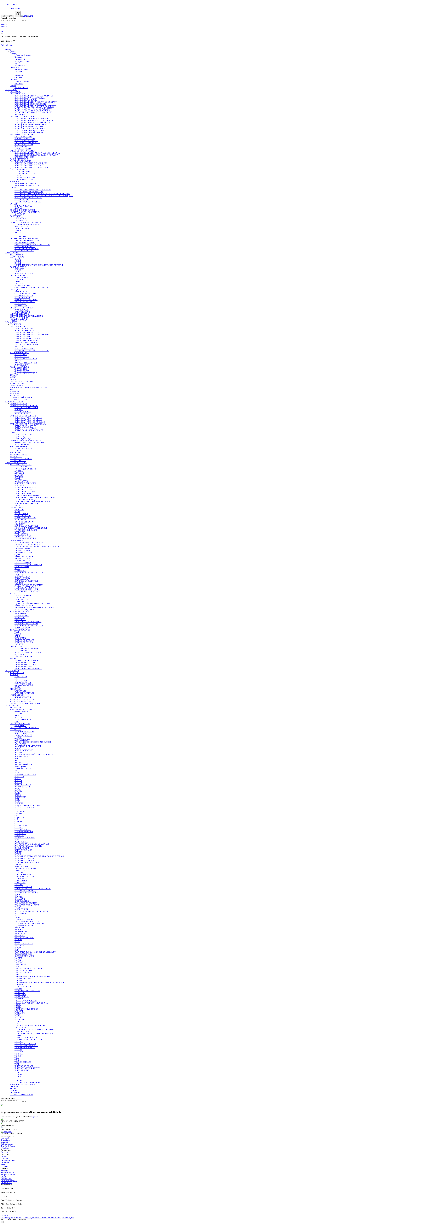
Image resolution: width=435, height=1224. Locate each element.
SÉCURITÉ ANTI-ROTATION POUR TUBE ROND (34, 1029)
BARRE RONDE (21, 766)
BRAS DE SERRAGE (22, 785)
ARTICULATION (21, 866)
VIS (15, 1078)
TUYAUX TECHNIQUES (20, 630)
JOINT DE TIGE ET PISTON (25, 359)
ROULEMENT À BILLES (20, 94)
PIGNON (18, 261)
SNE (16, 679)
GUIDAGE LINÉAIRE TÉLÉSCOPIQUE (25, 440)
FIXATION (18, 885)
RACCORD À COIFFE (23, 489)
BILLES (13, 1088)
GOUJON (18, 895)
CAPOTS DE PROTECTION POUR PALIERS (32, 245)
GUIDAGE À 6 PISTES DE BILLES (28, 420)
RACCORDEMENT (22, 228)
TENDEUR (18, 1054)
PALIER (13, 188)
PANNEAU (18, 962)
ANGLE (17, 748)
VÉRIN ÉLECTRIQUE (19, 455)
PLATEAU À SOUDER (19, 318)
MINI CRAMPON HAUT (24, 938)
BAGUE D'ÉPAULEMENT (24, 243)
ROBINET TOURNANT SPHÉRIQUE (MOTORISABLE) (36, 546)
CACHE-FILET (20, 797)
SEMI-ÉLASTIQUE (22, 277)
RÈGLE (17, 1015)
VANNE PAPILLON (22, 548)
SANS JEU (18, 283)
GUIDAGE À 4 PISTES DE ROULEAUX (30, 422)
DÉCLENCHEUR (21, 842)
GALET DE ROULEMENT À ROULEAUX (31, 167)
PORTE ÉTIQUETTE (22, 768)
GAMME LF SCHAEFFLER (25, 426)
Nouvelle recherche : (8, 18)
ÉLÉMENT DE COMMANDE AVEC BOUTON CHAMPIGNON (39, 856)
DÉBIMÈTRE (19, 532)
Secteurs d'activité (7, 1172)
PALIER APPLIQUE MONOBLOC (27, 202)
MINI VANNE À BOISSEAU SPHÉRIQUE (30, 528)
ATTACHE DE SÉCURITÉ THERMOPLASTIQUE (33, 754)
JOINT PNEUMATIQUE (19, 367)
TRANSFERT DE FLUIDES (16, 463)
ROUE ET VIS (20, 691)
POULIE (17, 271)
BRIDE (17, 506)
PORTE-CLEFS (20, 995)
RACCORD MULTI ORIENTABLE (28, 669)
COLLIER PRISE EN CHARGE (26, 495)
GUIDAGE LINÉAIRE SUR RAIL (23, 416)
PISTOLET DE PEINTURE (24, 662)
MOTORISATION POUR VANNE (27, 591)
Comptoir (4, 1166)
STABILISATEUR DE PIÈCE (25, 1038)
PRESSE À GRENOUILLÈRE (25, 1001)
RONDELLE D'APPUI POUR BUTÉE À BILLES (33, 112)
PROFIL (17, 1007)
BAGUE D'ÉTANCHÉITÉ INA (22, 251)
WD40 (16, 715)
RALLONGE (19, 1013)
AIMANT (18, 738)
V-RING (13, 377)
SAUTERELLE (20, 1027)
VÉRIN (17, 512)
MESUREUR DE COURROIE (25, 300)
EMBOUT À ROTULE (23, 206)
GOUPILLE (19, 897)
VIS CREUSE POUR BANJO (25, 499)
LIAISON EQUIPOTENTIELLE (26, 921)
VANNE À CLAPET (22, 550)
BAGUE (13, 379)
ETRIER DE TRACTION (24, 876)
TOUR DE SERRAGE (22, 1062)
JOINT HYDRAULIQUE (19, 353)
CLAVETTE (19, 817)
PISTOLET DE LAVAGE (24, 667)
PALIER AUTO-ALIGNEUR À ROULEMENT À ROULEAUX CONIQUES (43, 196)
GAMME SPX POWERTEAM (21, 1095)
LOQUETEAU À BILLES (24, 925)
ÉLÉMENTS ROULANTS (24, 247)
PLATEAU (18, 985)
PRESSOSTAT (20, 620)
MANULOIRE (20, 726)
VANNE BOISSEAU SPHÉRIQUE (27, 544)
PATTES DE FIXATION (23, 685)
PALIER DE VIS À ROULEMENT (23, 151)
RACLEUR (18, 361)
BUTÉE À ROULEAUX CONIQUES (28, 126)
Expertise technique (8, 1160)
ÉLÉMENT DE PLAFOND (24, 858)
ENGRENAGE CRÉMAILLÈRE (22, 302)
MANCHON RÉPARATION (25, 587)
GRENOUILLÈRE (21, 901)
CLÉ (16, 819)
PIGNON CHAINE (17, 257)
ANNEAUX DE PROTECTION (26, 241)
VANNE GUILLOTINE (23, 552)
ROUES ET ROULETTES (20, 724)
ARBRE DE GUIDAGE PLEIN (26, 408)
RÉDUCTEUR (15, 689)
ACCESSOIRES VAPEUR (24, 609)
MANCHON (15, 181)
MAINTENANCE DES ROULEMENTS (25, 212)
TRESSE (13, 389)
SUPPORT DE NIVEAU (23, 336)
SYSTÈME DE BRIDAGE (24, 1048)
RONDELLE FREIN (22, 171)
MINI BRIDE (19, 936)
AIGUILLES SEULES (22, 149)
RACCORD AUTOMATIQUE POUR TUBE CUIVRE (35, 497)
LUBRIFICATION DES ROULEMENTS (25, 222)
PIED (16, 974)
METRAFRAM (20, 218)
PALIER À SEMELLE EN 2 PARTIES (28, 192)
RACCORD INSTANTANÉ (25, 487)
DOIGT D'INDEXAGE (23, 734)
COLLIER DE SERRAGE (24, 640)
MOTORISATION (12, 671)
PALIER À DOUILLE (22, 412)
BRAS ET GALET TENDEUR (21, 308)
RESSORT (18, 1017)
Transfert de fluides (8, 1146)
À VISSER (18, 471)
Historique (18, 57)
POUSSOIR (18, 999)
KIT (16, 234)
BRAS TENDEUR (21, 310)
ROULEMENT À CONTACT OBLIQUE (30, 98)
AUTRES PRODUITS (22, 720)
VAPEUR (13, 593)
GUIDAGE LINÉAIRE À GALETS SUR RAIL (28, 424)
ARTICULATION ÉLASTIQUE (26, 342)
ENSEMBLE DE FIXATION (25, 868)
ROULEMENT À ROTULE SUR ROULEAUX (32, 122)
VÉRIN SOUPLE (21, 534)
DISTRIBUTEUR (21, 514)
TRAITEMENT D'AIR (23, 536)
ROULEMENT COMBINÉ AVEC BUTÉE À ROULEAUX (36, 155)
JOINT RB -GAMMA (18, 383)
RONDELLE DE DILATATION (26, 249)
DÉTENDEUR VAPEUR (23, 556)
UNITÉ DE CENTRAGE (23, 1066)
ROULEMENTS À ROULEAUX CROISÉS (31, 130)
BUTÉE (17, 793)
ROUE (17, 1023)
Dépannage (18, 75)
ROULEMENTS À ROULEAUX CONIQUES (31, 118)
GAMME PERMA (21, 711)
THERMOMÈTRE (21, 616)
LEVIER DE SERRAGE (23, 919)
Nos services (14, 67)
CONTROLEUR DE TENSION (26, 294)
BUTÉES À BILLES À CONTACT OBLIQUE (32, 110)
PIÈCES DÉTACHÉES (23, 656)
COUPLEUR (19, 485)
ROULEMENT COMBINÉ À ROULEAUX (30, 133)
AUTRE (13, 658)
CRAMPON (19, 836)
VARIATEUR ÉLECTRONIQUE (22, 699)
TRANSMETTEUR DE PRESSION (27, 622)
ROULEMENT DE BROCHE (25, 100)
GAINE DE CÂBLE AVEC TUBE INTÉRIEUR (32, 889)
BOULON (18, 781)
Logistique (18, 71)
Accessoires (5, 1152)
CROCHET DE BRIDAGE (24, 838)
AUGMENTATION (21, 756)
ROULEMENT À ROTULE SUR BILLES (30, 104)
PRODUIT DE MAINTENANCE (22, 709)
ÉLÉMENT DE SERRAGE (24, 860)
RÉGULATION (20, 520)
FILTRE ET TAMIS (21, 567)
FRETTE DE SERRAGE (19, 314)
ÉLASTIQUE (19, 279)
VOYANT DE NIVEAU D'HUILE (27, 1082)
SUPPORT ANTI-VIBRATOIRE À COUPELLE (32, 334)
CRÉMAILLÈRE (20, 306)
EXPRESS (18, 479)
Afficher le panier (7, 45)
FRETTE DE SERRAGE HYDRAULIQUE (26, 316)
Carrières (13, 86)
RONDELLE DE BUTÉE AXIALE (27, 173)
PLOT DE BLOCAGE (22, 987)
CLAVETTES (15, 1093)
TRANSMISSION (12, 253)
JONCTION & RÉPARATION (25, 483)
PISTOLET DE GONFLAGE (25, 665)
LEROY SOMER (20, 681)
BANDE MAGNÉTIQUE (24, 764)
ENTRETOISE (20, 870)
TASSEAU (18, 1052)
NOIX (16, 950)
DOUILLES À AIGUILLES (24, 139)
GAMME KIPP (15, 730)
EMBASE (18, 864)
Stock (16, 73)
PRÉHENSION (20, 524)
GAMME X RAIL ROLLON (25, 428)
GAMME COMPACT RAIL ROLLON (29, 430)
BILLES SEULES (21, 114)
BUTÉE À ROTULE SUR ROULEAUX (29, 128)
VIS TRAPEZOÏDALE (18, 446)
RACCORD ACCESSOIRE (24, 491)
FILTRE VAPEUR (21, 599)
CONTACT (5, 1216)
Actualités (13, 80)
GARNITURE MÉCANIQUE (21, 397)
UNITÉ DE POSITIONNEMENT (27, 1068)
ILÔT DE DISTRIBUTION (24, 522)
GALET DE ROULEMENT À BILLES (29, 165)
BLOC (16, 773)
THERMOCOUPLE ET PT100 (26, 624)
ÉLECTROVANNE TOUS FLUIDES (28, 542)
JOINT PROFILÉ (21, 913)
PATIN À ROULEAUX (23, 434)
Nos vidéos (18, 84)
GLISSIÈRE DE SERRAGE (25, 891)
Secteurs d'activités (21, 59)
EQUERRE (18, 872)
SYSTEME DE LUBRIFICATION (27, 224)
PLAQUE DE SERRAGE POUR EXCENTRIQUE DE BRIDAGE (39, 982)
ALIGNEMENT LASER (23, 296)
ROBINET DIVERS (22, 577)
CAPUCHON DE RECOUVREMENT (29, 805)
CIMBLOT (18, 813)
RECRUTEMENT (21, 88)
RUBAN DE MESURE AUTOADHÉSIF (29, 1025)
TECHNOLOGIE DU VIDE (25, 538)
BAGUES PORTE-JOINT (24, 157)
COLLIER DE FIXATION (24, 642)
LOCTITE (18, 713)
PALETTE (18, 958)
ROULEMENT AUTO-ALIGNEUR (28, 198)
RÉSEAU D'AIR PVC (22, 650)
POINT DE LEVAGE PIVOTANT (27, 991)
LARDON (18, 917)
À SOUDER (19, 473)
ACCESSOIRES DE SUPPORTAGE (28, 652)
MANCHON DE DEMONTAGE (26, 186)
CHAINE (18, 259)
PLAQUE (18, 980)
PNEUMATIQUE (16, 508)
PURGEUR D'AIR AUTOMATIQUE (28, 565)
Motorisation (5, 1148)
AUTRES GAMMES (22, 444)
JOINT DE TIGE (20, 355)
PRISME (17, 1005)
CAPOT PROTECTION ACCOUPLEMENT (31, 287)
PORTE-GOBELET (21, 997)
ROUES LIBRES (20, 147)
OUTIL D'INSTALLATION (24, 956)
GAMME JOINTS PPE (18, 400)
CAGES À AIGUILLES (23, 137)
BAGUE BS (14, 393)
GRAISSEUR (19, 899)
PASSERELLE (20, 964)
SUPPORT (18, 230)
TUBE (16, 632)
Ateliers (3, 1156)
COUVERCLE (20, 834)
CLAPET (18, 554)
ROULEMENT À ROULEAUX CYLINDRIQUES (33, 120)
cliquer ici (34, 1117)
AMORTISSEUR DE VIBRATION (27, 746)
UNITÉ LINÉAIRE (21, 1070)
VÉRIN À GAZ (16, 457)
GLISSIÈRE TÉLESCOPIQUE (26, 893)
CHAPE (17, 809)
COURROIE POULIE (18, 267)
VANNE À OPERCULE (23, 559)
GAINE (17, 636)
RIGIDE (17, 281)
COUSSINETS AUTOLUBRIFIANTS (24, 728)
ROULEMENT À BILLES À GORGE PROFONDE (33, 96)
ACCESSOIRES (11, 705)
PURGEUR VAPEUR (22, 563)
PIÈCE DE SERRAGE (22, 972)
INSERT (17, 907)
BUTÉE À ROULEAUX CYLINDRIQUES (30, 124)
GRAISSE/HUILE (21, 226)
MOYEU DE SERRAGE (23, 944)
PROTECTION (20, 236)
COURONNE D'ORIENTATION (22, 210)
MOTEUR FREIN (17, 695)
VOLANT (18, 1080)
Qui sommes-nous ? (54, 1218)
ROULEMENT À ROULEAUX (22, 116)
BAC (16, 760)
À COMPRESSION (21, 481)
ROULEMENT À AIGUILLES (21, 135)
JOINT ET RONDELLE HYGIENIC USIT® (31, 911)
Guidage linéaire (7, 1144)
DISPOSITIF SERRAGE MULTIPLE (28, 846)
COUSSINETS (15, 216)
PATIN (12, 432)
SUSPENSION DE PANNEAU (26, 1046)
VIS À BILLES (15, 453)
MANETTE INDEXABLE (24, 732)
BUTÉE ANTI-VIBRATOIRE (25, 330)
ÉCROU (17, 175)
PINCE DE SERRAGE (23, 978)
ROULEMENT (11, 90)
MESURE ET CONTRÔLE (20, 612)
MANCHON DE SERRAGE (25, 183)
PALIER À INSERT (21, 200)
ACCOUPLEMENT (17, 275)
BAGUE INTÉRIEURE (19, 159)
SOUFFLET (14, 391)
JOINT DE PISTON (21, 357)
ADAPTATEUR (20, 744)
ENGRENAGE (20, 304)
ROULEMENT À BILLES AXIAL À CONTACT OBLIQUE (37, 153)
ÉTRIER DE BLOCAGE (23, 179)
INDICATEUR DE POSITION (25, 903)
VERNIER (18, 1074)
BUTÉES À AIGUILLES (23, 145)
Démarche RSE (20, 65)
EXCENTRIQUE (21, 879)
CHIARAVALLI (20, 677)
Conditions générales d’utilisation (35, 1218)
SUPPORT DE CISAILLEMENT (26, 344)
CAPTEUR (18, 803)
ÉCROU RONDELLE (18, 169)
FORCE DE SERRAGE (23, 887)
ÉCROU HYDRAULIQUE (24, 177)
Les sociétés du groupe (22, 61)
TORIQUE (14, 375)
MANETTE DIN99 (21, 932)
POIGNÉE (18, 989)
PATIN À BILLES (21, 436)
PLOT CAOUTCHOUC (23, 328)
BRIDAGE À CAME (22, 787)
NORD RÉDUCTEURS (23, 683)
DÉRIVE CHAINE (21, 291)
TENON (17, 1056)
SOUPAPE (18, 575)
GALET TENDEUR (22, 312)
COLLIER (18, 821)
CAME (17, 801)
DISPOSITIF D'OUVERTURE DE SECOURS (31, 844)
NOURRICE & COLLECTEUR (26, 503)
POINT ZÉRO (19, 993)
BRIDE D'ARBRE (21, 414)
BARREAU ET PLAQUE (24, 273)
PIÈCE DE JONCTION (23, 970)
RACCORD (19, 510)
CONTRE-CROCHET (22, 830)
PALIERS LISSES (21, 220)
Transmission (5, 1140)
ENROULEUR (20, 638)
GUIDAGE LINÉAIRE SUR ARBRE (24, 406)
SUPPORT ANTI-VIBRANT (25, 1044)
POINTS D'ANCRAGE (23, 736)
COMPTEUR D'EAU (22, 579)
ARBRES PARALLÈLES (24, 693)
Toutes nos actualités (21, 82)
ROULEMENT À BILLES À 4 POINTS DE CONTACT (35, 102)
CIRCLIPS (18, 815)
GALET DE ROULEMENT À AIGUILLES (30, 163)
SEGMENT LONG (21, 1031)
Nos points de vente (8, 1175)
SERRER (18, 1035)
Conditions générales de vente (11, 1218)
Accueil (8, 49)
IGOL (16, 722)
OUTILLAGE (19, 214)
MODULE (18, 940)
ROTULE (13, 204)
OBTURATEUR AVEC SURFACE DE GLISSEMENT (35, 952)
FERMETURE (19, 883)
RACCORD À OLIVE (22, 493)
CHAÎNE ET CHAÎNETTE (24, 807)
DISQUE (17, 263)
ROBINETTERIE (16, 540)
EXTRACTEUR (20, 881)
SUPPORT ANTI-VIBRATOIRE (26, 332)
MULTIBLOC (19, 946)
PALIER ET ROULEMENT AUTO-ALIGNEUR (32, 190)
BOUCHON (19, 777)
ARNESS (18, 752)
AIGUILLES (15, 1091)
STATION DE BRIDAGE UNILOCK (28, 1040)
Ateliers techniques (21, 69)
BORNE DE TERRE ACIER (25, 775)
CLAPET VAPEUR (21, 601)
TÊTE (16, 1058)
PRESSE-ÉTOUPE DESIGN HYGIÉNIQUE (31, 1003)
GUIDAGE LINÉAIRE (14, 402)
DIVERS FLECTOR (22, 285)
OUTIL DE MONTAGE (23, 954)
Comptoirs (18, 77)
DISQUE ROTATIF (21, 848)
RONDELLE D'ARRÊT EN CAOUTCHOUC (31, 351)
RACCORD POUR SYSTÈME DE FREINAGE (32, 501)
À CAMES (18, 475)
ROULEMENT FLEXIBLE (24, 349)
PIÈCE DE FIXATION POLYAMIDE (28, 968)
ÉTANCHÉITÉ (11, 322)
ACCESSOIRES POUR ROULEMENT (25, 239)
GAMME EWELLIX (18, 461)
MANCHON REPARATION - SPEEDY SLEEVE (28, 387)
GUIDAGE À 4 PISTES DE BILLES (28, 418)
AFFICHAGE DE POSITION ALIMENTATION (32, 742)
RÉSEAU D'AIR (16, 646)
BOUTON (18, 783)
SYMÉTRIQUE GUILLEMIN (25, 469)
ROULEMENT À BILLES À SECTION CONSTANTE (35, 106)
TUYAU (17, 634)
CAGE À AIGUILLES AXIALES (27, 143)
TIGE (16, 1060)
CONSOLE (18, 828)
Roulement (5, 1138)
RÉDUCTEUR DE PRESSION (26, 589)
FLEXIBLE (18, 583)
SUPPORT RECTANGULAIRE (26, 340)
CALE (16, 799)
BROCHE (18, 791)
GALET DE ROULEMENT (20, 161)
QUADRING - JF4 (17, 385)
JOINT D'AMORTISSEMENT (25, 373)
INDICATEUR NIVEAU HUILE (26, 905)
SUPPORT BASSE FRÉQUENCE (27, 338)
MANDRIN (18, 929)
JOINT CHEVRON (21, 365)
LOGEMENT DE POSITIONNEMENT (29, 923)
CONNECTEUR (20, 826)
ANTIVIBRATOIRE (17, 326)
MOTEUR (14, 675)
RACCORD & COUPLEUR (20, 467)
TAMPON (18, 1050)
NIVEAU (18, 948)
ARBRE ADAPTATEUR (23, 750)
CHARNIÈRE (19, 811)
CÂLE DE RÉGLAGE (22, 438)
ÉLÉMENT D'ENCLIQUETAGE (26, 862)
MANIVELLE (19, 934)
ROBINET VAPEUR (22, 561)
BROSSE (18, 232)
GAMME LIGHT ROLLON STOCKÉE (29, 442)
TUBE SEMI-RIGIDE (22, 516)
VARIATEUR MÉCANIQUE (21, 701)
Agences (4, 26)
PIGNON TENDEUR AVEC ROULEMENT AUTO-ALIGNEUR (38, 265)
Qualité (17, 63)
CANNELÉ (18, 477)
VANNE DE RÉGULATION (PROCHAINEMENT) (33, 607)
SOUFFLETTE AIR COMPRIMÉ (27, 660)
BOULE (17, 779)
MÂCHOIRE (19, 927)
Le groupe (13, 53)
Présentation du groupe (22, 55)
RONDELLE (19, 1019)
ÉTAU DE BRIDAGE (22, 874)
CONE (17, 823)
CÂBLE (17, 795)
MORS (17, 942)
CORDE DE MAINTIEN (23, 832)
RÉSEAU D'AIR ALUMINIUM (26, 648)
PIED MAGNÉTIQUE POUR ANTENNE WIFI (32, 976)
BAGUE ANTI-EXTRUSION (25, 363)
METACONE (19, 347)
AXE (16, 758)
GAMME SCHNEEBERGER (21, 459)
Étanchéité (4, 1142)
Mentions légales (68, 1218)
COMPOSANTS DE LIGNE (25, 518)
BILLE (17, 770)
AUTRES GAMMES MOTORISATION (25, 703)
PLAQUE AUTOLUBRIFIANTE (22, 1084)
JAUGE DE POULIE (22, 298)
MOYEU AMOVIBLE (18, 320)
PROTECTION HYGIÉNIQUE (26, 1009)
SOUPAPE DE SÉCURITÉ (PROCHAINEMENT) (33, 603)
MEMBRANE (15, 395)
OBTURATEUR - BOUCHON (21, 381)
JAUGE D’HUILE (21, 909)
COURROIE (19, 269)
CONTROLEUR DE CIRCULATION (28, 573)
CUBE (16, 840)
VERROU (18, 1076)
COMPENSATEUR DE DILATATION (28, 585)
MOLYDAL (19, 718)
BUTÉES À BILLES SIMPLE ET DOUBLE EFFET (34, 108)
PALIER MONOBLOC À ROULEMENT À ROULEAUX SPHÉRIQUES (42, 194)
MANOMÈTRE (20, 614)
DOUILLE (18, 410)
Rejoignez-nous (6, 1183)
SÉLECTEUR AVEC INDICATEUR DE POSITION (34, 1033)
